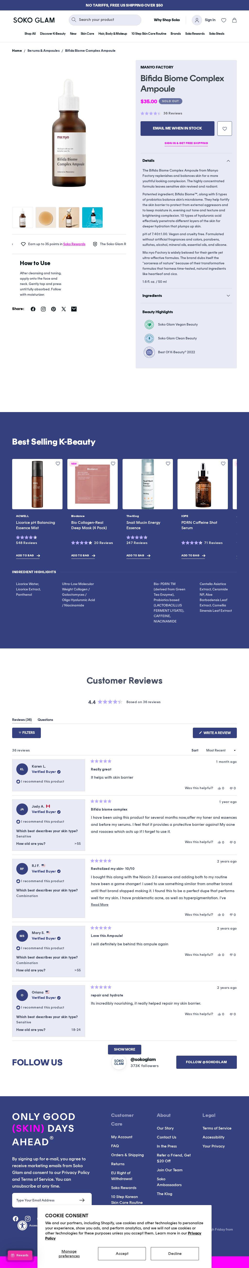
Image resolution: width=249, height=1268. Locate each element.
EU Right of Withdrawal (121, 1176)
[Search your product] (74, 19)
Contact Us (166, 1137)
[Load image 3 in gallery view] (69, 217)
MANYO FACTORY (157, 67)
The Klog (164, 1193)
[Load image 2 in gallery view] (46, 217)
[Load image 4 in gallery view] (92, 217)
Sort (195, 750)
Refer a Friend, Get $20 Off (174, 1158)
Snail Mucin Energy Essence (143, 525)
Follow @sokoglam (206, 1062)
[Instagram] (27, 1218)
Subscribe (82, 1200)
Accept (122, 1253)
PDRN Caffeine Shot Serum (199, 525)
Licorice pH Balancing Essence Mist (35, 525)
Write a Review (220, 734)
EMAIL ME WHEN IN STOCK (177, 128)
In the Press (167, 1146)
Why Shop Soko (167, 20)
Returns (117, 1164)
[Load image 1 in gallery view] (22, 217)
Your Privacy (214, 1146)
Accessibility (213, 1137)
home (17, 51)
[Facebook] (15, 1218)
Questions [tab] (45, 721)
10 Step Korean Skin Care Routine (127, 1199)
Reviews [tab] (22, 721)
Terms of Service (217, 1128)
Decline (175, 1253)
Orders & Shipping (127, 1155)
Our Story (165, 1128)
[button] (231, 20)
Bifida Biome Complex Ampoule (90, 51)
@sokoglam (143, 1059)
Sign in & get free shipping (186, 143)
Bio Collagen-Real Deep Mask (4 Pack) (89, 525)
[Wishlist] (220, 20)
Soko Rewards (60, 244)
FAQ (115, 1146)
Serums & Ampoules (43, 51)
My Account (121, 1137)
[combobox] (105, 20)
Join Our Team (170, 1170)
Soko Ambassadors (169, 1182)
